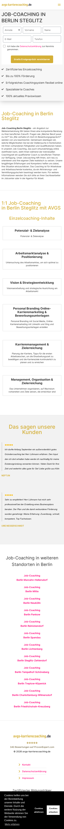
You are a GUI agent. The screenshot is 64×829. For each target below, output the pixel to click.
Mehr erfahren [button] (12, 824)
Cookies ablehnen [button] (39, 810)
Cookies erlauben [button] (53, 810)
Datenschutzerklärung (30, 46)
